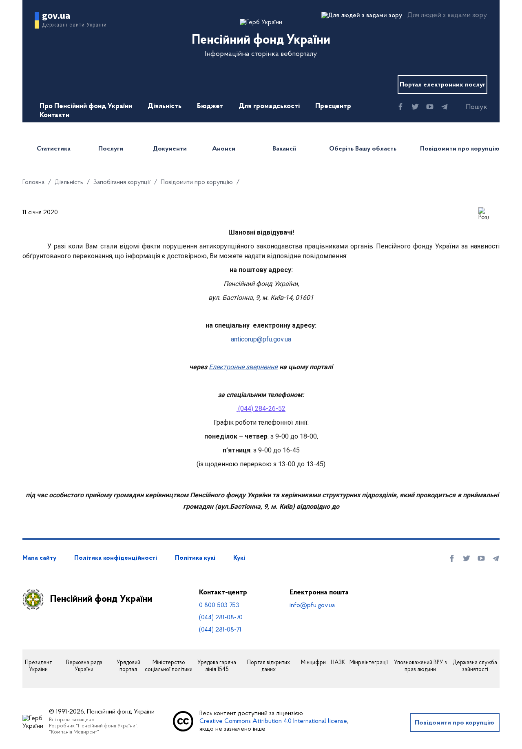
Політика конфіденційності (115, 558)
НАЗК (338, 663)
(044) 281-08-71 (220, 630)
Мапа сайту (39, 558)
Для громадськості (269, 106)
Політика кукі (195, 558)
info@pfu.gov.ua (312, 605)
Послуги (110, 149)
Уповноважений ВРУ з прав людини (420, 666)
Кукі (239, 558)
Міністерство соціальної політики (168, 666)
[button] (469, 107)
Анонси (223, 149)
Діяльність (164, 106)
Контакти (54, 115)
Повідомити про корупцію (460, 149)
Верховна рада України (84, 666)
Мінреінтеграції (368, 663)
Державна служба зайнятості (475, 666)
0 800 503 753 (219, 605)
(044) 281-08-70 (221, 617)
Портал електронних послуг (442, 85)
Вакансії (284, 149)
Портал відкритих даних (268, 666)
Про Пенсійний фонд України (86, 106)
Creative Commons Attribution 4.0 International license (273, 721)
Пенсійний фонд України (101, 599)
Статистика (54, 149)
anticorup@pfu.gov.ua (261, 339)
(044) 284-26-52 (261, 408)
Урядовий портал (128, 666)
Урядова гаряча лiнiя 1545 (216, 666)
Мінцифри (313, 663)
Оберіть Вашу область (362, 149)
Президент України (38, 666)
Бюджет (210, 106)
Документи (170, 149)
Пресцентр (333, 106)
